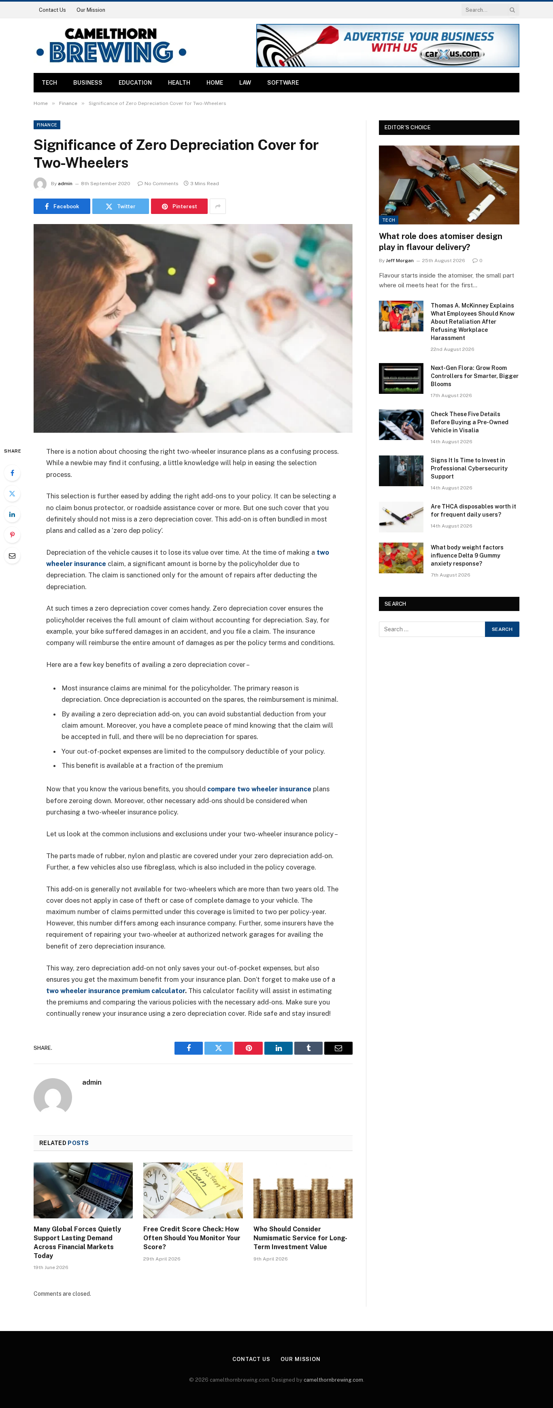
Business (87, 82)
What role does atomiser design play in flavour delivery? (440, 241)
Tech (49, 82)
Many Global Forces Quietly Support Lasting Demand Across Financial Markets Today (77, 1242)
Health (179, 82)
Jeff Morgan (400, 260)
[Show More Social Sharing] (218, 206)
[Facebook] (12, 473)
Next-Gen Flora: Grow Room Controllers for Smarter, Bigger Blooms (475, 376)
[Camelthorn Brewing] (111, 45)
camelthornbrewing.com (333, 1380)
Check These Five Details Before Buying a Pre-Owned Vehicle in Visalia (469, 422)
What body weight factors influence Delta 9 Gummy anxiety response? (467, 555)
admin (65, 183)
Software (283, 82)
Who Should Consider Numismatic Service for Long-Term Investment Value (300, 1238)
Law (245, 82)
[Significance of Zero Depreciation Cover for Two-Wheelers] (193, 328)
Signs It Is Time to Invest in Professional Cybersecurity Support (469, 468)
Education (135, 82)
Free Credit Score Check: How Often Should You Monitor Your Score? (191, 1238)
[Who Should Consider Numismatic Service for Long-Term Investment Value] (303, 1190)
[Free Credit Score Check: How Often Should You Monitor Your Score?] (192, 1190)
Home (214, 82)
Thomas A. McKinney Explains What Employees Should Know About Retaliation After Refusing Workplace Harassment (473, 321)
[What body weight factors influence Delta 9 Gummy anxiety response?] (401, 558)
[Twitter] (12, 493)
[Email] (12, 555)
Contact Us (52, 10)
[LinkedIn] (12, 514)
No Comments (162, 183)
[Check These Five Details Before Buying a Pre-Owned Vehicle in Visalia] (401, 424)
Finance (47, 124)
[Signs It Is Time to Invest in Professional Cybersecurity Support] (401, 470)
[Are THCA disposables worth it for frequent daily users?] (401, 517)
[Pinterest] (12, 535)
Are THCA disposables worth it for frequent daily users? (473, 510)
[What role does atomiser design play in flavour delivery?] (449, 184)
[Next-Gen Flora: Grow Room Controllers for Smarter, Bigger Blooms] (401, 378)
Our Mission (91, 10)
